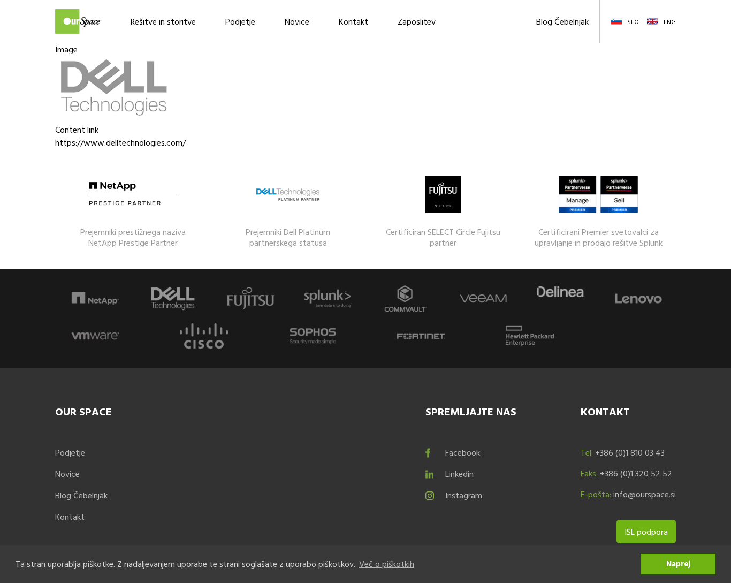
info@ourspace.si (644, 494)
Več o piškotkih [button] (386, 563)
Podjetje (240, 21)
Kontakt (353, 21)
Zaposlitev (417, 21)
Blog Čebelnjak (562, 21)
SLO (633, 21)
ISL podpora (646, 531)
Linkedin (459, 473)
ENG (670, 21)
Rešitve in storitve (163, 21)
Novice (297, 21)
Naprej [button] (678, 563)
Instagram (463, 495)
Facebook (462, 452)
